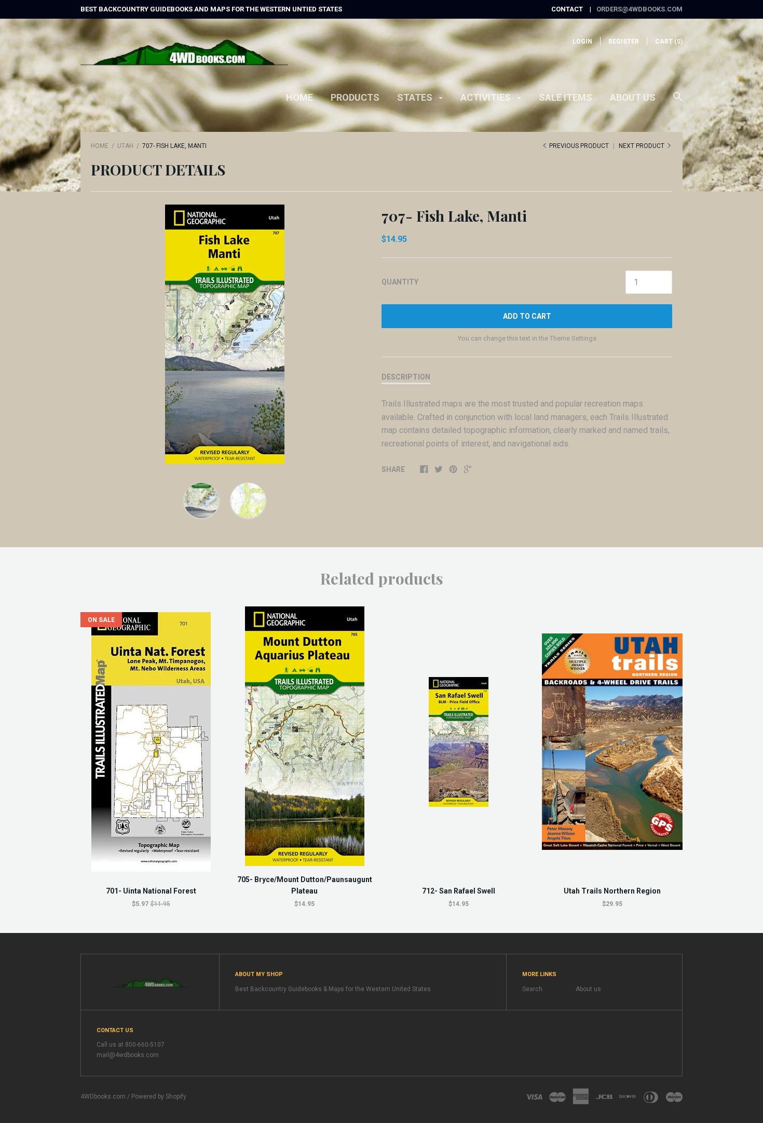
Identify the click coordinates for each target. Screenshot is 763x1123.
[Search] (678, 101)
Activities (486, 97)
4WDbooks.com (103, 1096)
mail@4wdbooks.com (128, 1055)
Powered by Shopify (158, 1096)
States (415, 97)
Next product (642, 146)
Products (355, 97)
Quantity (400, 282)
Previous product (579, 146)
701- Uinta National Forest (151, 891)
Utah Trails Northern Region (612, 891)
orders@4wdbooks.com (639, 9)
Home (299, 97)
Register (623, 41)
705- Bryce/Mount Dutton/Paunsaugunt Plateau (304, 885)
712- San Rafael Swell (458, 891)
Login (582, 41)
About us (633, 97)
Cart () (669, 41)
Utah (125, 146)
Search (532, 989)
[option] (224, 334)
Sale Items (565, 97)
